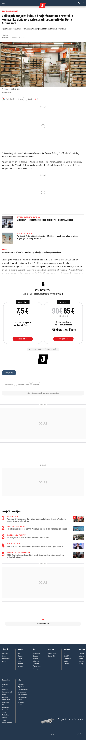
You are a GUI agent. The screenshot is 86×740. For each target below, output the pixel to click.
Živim (4, 712)
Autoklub (5, 697)
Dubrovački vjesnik (7, 710)
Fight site (20, 664)
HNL (19, 653)
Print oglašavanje (22, 697)
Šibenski (4, 717)
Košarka (20, 659)
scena (82, 649)
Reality (81, 664)
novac (51, 649)
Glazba (66, 661)
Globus (4, 695)
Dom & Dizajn (6, 700)
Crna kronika (6, 659)
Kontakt (20, 700)
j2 (34, 649)
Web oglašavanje (22, 695)
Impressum (21, 684)
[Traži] (83, 3)
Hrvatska (5, 653)
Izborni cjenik (22, 692)
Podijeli (30, 99)
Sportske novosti (7, 692)
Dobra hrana (5, 702)
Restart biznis (52, 653)
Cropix (4, 720)
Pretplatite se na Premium (70, 719)
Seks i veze (36, 661)
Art (65, 653)
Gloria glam (5, 707)
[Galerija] (43, 64)
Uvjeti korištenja (22, 687)
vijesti (5, 649)
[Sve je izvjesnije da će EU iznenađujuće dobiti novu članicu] (78, 537)
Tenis (19, 661)
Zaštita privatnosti (23, 689)
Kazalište (66, 664)
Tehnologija (36, 653)
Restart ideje (51, 656)
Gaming (35, 669)
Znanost (35, 656)
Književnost (67, 659)
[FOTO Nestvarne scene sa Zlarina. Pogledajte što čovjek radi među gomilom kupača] (78, 528)
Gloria (4, 705)
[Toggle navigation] (3, 3)
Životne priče (37, 666)
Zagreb (4, 661)
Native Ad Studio (7, 723)
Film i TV (66, 656)
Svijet (3, 656)
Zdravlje (35, 659)
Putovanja (36, 664)
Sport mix (20, 666)
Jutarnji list (5, 684)
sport (20, 649)
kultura (67, 649)
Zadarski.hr (5, 715)
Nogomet (20, 656)
